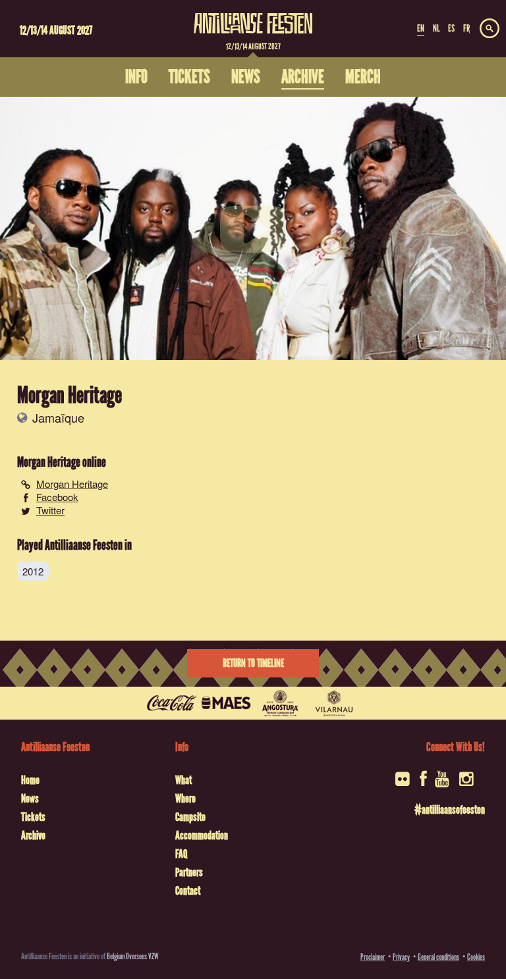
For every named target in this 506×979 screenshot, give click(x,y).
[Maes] (226, 703)
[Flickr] (403, 783)
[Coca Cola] (172, 703)
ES (451, 28)
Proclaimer (372, 957)
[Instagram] (467, 783)
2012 (32, 571)
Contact (187, 891)
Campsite (190, 817)
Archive (33, 835)
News (30, 798)
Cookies (476, 957)
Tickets (33, 817)
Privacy (401, 957)
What (183, 780)
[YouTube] (443, 783)
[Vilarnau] (334, 703)
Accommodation (201, 835)
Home (30, 780)
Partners (189, 872)
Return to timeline (253, 663)
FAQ (181, 854)
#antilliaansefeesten (449, 810)
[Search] (489, 29)
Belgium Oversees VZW (133, 956)
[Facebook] (423, 783)
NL (436, 28)
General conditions (438, 957)
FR (466, 28)
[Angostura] (280, 703)
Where (185, 798)
